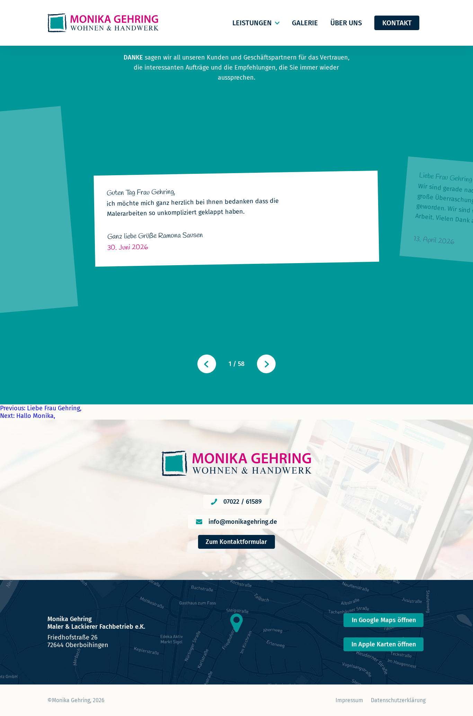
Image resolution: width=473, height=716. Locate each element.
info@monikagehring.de (242, 522)
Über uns (346, 23)
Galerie (305, 23)
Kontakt (397, 23)
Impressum (349, 700)
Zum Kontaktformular (236, 542)
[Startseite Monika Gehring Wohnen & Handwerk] (103, 23)
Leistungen (252, 23)
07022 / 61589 (242, 501)
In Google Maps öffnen (384, 620)
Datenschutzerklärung (398, 700)
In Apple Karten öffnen (383, 644)
